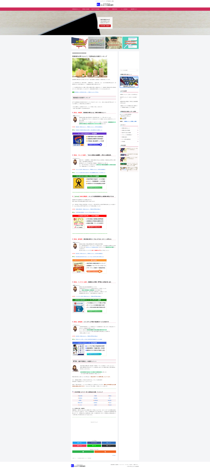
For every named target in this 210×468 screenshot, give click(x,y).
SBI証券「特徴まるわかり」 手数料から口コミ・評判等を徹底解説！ (89, 126)
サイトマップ (122, 464)
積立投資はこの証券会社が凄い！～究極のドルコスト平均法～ (86, 92)
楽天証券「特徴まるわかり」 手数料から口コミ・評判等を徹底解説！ (89, 253)
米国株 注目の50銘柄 (130, 130)
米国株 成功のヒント (130, 128)
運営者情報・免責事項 (114, 464)
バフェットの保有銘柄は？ (130, 134)
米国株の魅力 (130, 137)
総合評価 (80, 395)
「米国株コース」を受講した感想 (129, 121)
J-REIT (95, 404)
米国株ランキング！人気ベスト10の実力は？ (129, 94)
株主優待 (109, 400)
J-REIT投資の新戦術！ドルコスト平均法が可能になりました (88, 212)
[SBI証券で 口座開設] (89, 146)
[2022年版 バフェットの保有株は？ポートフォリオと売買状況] (113, 43)
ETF (109, 398)
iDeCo (110, 402)
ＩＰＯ (80, 404)
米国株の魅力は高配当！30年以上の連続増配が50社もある (129, 102)
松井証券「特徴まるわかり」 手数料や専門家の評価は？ (87, 336)
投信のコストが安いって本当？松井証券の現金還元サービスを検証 (89, 339)
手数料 (95, 395)
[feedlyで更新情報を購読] (83, 451)
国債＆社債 (80, 402)
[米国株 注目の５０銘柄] (79, 43)
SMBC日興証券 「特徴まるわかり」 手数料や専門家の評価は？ (88, 209)
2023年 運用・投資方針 (105, 25)
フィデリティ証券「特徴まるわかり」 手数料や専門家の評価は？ (88, 296)
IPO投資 (130, 141)
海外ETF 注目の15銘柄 (130, 132)
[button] (137, 70)
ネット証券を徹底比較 (130, 139)
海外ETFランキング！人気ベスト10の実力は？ (128, 98)
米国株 (80, 400)
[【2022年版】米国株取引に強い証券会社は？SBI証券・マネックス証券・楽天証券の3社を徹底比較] (130, 43)
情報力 (110, 395)
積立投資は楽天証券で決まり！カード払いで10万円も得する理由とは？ (90, 256)
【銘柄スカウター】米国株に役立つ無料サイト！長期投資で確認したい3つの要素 (129, 106)
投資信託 (80, 398)
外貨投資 (96, 400)
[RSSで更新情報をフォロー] (105, 451)
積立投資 (95, 398)
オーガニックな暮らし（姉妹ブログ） (131, 464)
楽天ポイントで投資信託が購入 (92, 247)
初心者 (110, 404)
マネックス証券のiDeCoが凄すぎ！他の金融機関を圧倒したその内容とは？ (90, 172)
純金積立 (95, 402)
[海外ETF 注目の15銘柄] (96, 43)
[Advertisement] (94, 430)
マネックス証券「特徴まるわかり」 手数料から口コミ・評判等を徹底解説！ (91, 169)
